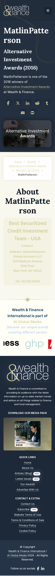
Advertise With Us (28, 489)
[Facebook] (8, 103)
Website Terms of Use (27, 514)
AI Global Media (27, 321)
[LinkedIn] (28, 103)
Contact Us (27, 503)
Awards (31, 161)
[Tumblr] (47, 103)
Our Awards (27, 484)
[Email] (23, 113)
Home (17, 161)
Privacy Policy (27, 525)
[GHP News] (27, 344)
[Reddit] (37, 103)
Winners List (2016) (27, 170)
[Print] (32, 113)
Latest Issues (23, 478)
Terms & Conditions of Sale (27, 520)
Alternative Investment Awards (27, 87)
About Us (27, 467)
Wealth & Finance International (26, 551)
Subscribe (23, 509)
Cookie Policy (27, 530)
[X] (18, 103)
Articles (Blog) (23, 473)
